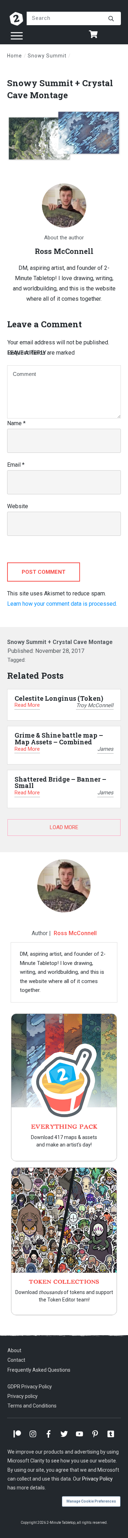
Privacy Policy (97, 1479)
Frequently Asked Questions (38, 1370)
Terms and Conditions (32, 1406)
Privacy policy (22, 1396)
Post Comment (43, 572)
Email (16, 464)
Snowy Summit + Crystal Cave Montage (60, 89)
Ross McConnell (75, 933)
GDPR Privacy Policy (29, 1386)
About (14, 1350)
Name (16, 423)
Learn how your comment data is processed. (62, 603)
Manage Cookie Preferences (91, 1501)
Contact (16, 1360)
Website (17, 506)
